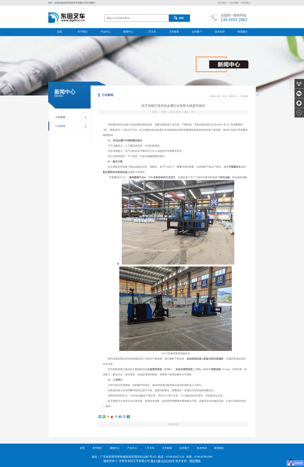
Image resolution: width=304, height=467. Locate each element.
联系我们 (246, 3)
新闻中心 (128, 31)
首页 (59, 31)
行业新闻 (60, 126)
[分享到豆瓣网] (128, 416)
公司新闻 (60, 117)
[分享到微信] (104, 416)
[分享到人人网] (120, 416)
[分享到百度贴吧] (124, 416)
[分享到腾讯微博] (116, 416)
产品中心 (105, 31)
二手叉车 (151, 31)
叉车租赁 (174, 31)
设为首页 (222, 3)
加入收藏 (234, 3)
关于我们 (82, 31)
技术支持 (220, 31)
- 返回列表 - (173, 424)
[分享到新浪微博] (112, 416)
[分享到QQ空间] (108, 416)
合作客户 (197, 31)
